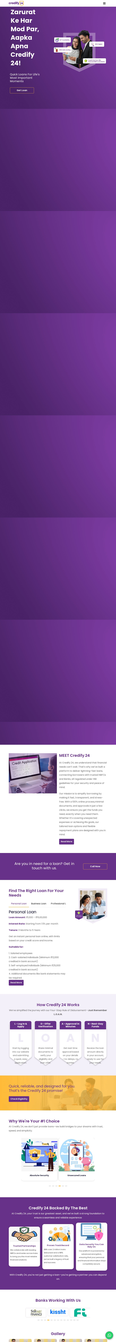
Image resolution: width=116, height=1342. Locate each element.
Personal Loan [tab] (19, 903)
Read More (66, 841)
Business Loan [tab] (38, 903)
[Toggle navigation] (104, 3)
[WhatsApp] (109, 1335)
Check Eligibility (18, 1098)
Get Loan (22, 90)
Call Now (95, 866)
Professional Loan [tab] (60, 903)
